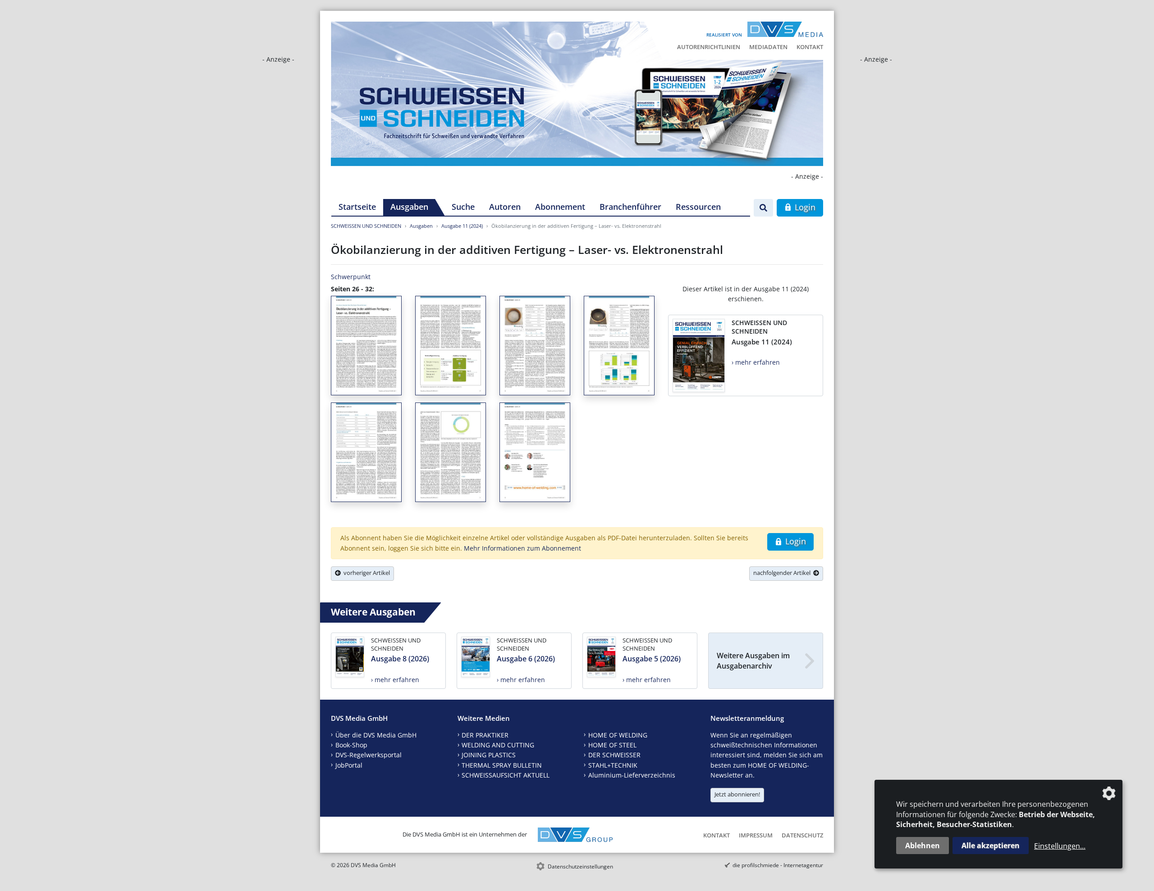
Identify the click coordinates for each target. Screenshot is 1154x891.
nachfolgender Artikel (783, 573)
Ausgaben (409, 206)
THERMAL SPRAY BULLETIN (502, 765)
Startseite (357, 206)
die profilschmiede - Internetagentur (778, 865)
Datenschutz (802, 835)
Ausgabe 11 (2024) (462, 225)
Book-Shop (351, 745)
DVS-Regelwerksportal (368, 755)
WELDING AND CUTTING (498, 745)
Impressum (756, 835)
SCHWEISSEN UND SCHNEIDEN (366, 225)
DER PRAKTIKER (485, 735)
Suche (463, 206)
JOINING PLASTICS (489, 755)
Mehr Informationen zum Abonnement (522, 548)
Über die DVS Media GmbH (376, 735)
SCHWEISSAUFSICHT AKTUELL (506, 775)
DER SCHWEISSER (614, 755)
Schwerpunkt (351, 276)
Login (803, 207)
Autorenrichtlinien (708, 47)
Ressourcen (698, 206)
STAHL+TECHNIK (612, 765)
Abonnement (560, 206)
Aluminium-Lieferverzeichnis (631, 775)
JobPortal (348, 765)
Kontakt (810, 47)
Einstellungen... (1059, 846)
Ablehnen (922, 845)
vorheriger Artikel (365, 573)
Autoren (505, 206)
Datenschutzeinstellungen (580, 866)
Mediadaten (768, 47)
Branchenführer (630, 206)
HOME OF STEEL (612, 745)
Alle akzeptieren (991, 845)
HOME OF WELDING (617, 735)
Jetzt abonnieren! (737, 794)
